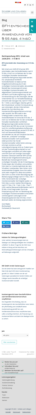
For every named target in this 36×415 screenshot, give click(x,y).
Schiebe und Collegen (24, 409)
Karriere (4, 400)
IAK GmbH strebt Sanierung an (13, 266)
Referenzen (5, 398)
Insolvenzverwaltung (8, 383)
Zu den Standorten (10, 364)
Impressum (16, 412)
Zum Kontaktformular (11, 373)
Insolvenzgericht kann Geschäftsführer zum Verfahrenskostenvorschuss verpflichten (16, 296)
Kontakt (8, 412)
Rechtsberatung (7, 388)
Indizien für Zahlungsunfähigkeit (14, 237)
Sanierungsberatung (8, 380)
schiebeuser (21, 46)
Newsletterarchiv (9, 48)
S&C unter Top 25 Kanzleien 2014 (9, 353)
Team (4, 395)
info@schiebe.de (10, 368)
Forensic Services (7, 385)
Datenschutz (26, 412)
